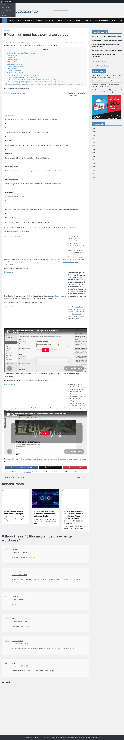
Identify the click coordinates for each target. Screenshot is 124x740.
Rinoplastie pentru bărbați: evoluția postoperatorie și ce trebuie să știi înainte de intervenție (107, 91)
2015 (93, 167)
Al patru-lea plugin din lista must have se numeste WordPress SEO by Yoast (31, 79)
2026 (93, 128)
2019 (93, 153)
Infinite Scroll (12, 68)
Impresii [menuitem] (3, 15)
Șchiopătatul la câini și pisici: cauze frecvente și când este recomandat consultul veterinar (106, 76)
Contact (115, 20)
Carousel (11, 57)
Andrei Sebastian (17, 572)
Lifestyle (69, 20)
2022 (93, 142)
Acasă (11, 20)
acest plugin (79, 307)
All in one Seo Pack (37, 373)
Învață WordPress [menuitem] (6, 10)
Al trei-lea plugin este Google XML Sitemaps (22, 77)
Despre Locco (61, 737)
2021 (93, 146)
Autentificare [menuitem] (8, 1)
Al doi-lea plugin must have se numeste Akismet (23, 75)
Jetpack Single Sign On (15, 73)
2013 (93, 174)
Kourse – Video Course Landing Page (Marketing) (103, 55)
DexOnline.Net (104, 66)
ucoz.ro (28, 472)
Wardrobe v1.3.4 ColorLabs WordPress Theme (106, 36)
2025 (93, 132)
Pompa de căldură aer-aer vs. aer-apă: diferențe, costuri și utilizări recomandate (105, 85)
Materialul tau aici (101, 20)
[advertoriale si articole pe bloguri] (106, 119)
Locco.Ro (39, 737)
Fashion (39, 20)
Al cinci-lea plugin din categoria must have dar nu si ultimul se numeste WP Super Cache (35, 82)
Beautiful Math (12, 55)
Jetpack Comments (14, 71)
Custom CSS (12, 62)
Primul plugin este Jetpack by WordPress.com (22, 53)
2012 (93, 177)
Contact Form (12, 59)
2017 (93, 160)
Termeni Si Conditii (49, 737)
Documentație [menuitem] (5, 7)
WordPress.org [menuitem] (5, 5)
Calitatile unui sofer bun (100, 61)
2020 (93, 149)
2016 (93, 163)
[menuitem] (1, 1)
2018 (93, 156)
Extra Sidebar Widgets (15, 66)
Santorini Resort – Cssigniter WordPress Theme (107, 40)
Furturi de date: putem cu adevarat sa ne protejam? (14, 512)
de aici (47, 259)
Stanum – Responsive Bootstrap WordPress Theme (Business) (105, 45)
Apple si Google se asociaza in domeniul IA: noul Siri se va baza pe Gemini (45, 513)
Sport (78, 20)
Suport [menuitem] (3, 12)
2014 (93, 170)
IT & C (58, 20)
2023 (93, 139)
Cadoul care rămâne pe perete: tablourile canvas (105, 81)
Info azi (48, 20)
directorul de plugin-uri (70, 262)
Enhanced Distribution (15, 64)
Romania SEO (76, 314)
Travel (86, 20)
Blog (19, 20)
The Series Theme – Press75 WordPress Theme (107, 50)
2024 (93, 135)
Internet (6, 31)
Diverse (27, 20)
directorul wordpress (71, 227)
